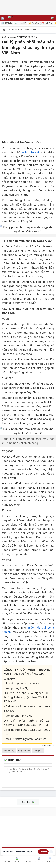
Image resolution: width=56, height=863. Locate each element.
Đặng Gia (38, 750)
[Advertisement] (28, 109)
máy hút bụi (8, 750)
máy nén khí (30, 152)
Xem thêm (27, 802)
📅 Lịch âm (47, 23)
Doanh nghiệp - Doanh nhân (22, 29)
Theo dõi (43, 852)
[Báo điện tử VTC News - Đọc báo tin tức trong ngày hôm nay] (18, 18)
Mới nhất (9, 23)
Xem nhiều (22, 23)
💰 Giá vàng (34, 23)
